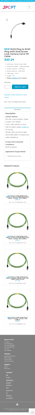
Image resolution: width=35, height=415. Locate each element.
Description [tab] (17, 109)
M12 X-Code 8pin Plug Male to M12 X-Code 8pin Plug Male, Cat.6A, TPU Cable (17, 197)
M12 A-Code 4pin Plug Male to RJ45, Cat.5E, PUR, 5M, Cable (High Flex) (17, 278)
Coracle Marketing (21, 409)
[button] (29, 7)
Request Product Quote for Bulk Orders (15, 96)
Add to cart (20, 86)
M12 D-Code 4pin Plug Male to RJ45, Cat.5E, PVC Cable (17, 319)
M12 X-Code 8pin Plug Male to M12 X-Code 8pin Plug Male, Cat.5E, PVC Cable (17, 237)
